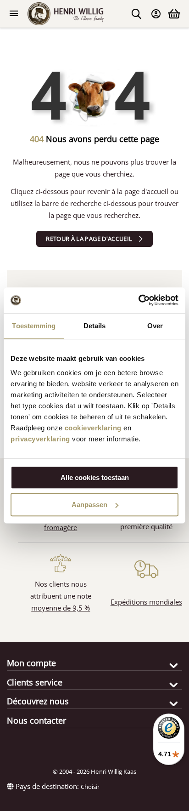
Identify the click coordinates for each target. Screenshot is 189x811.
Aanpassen (89, 504)
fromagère (60, 527)
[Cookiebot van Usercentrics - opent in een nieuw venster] (138, 300)
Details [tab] (94, 326)
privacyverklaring (40, 439)
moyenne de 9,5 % (60, 607)
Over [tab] (155, 326)
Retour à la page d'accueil (89, 238)
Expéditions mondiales (146, 601)
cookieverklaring (93, 428)
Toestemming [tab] (34, 326)
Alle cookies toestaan (95, 477)
